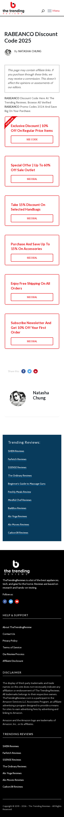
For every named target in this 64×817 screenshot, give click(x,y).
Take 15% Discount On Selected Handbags (28, 207)
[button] (53, 10)
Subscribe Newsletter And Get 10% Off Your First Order (31, 327)
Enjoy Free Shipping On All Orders (30, 285)
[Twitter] (11, 601)
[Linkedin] (17, 601)
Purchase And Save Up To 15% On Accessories (30, 246)
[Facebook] (5, 601)
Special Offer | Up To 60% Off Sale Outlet (30, 167)
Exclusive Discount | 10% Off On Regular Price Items (32, 128)
